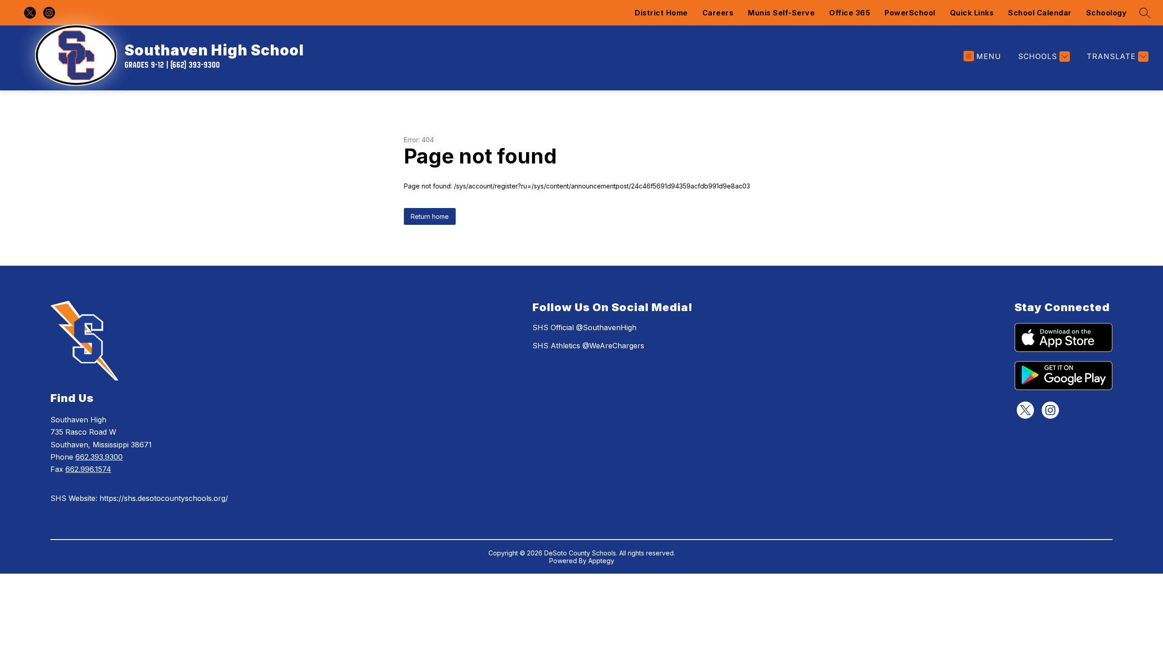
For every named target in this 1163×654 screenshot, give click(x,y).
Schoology (1106, 12)
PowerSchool (910, 12)
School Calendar (1040, 12)
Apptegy (601, 561)
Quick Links (972, 12)
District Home (661, 12)
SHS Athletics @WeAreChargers (588, 345)
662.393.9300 (99, 456)
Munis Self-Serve (781, 12)
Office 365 (849, 12)
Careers (718, 12)
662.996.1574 (88, 469)
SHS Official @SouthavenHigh (584, 327)
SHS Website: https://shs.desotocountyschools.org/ (139, 498)
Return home (430, 216)
